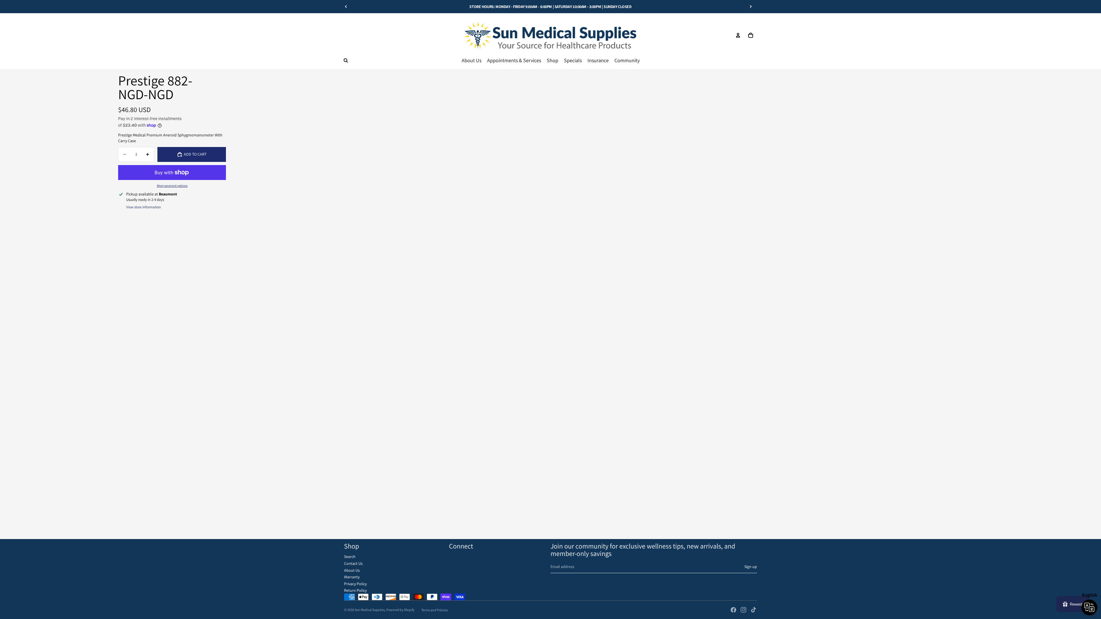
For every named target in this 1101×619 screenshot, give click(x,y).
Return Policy (355, 590)
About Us (352, 570)
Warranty (352, 576)
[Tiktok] (753, 609)
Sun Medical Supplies (370, 610)
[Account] (738, 35)
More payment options (172, 185)
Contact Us (353, 563)
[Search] (345, 60)
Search (350, 556)
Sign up (750, 566)
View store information (143, 207)
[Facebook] (733, 609)
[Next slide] (750, 6)
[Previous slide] (346, 6)
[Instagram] (743, 609)
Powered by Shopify (400, 610)
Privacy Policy (355, 583)
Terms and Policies (434, 610)
